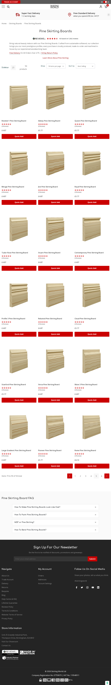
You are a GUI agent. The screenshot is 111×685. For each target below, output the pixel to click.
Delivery (5, 583)
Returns (5, 587)
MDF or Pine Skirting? (24, 522)
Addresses (42, 579)
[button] (19, 125)
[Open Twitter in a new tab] (82, 587)
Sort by (71, 66)
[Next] (108, 14)
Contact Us (6, 645)
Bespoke (5, 591)
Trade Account (11, 2)
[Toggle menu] (3, 6)
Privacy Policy (7, 618)
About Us (5, 575)
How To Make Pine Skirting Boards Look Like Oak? (37, 507)
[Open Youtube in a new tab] (93, 587)
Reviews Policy (7, 607)
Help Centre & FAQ (9, 599)
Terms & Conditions (10, 611)
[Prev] (69, 475)
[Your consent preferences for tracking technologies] (107, 683)
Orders (41, 575)
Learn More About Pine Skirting (56, 58)
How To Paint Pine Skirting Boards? (30, 515)
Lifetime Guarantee (9, 603)
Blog (3, 595)
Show (43, 66)
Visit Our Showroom (10, 641)
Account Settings (45, 583)
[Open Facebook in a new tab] (76, 587)
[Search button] (8, 6)
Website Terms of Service (12, 614)
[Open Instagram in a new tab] (87, 587)
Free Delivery (14, 53)
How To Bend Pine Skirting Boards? (30, 530)
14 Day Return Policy (49, 53)
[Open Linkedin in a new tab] (98, 587)
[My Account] (100, 6)
